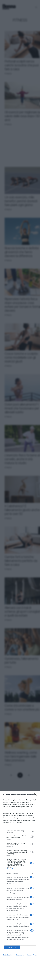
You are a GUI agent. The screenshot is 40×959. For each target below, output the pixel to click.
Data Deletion (7, 955)
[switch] (31, 837)
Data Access (20, 955)
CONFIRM (12, 947)
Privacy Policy (32, 955)
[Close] (36, 795)
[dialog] (20, 875)
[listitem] (20, 831)
